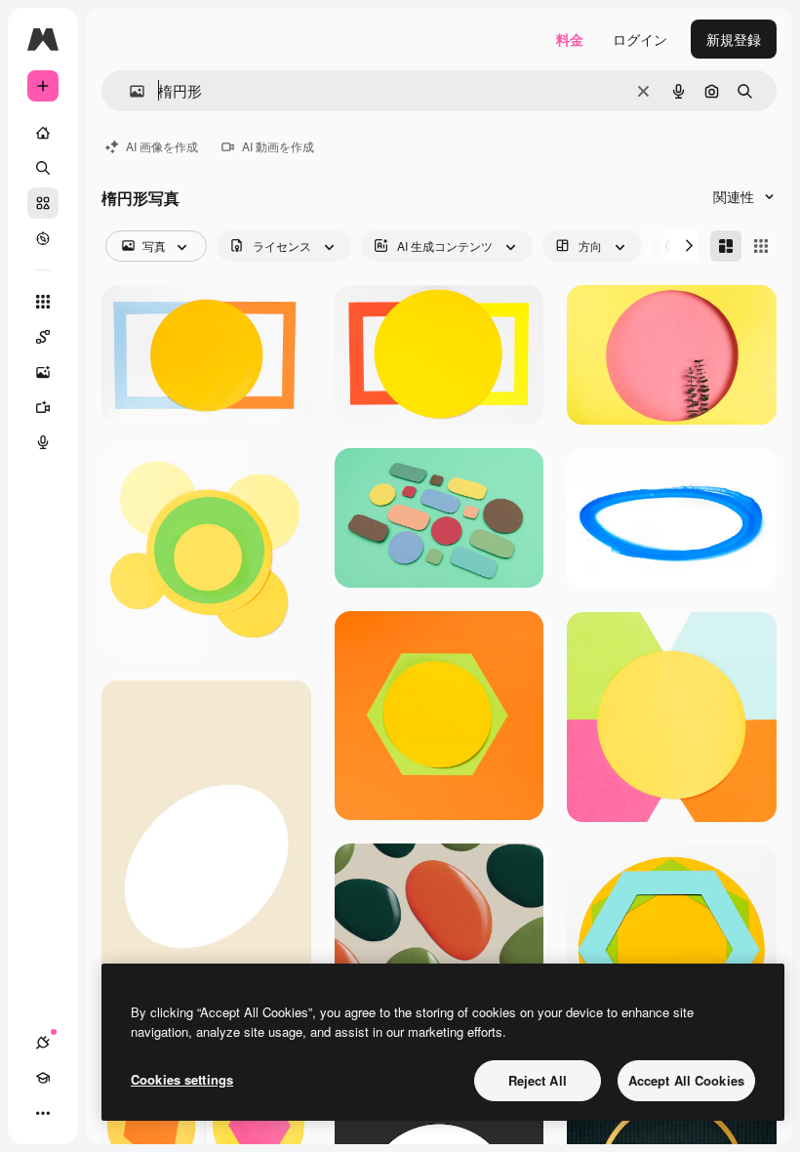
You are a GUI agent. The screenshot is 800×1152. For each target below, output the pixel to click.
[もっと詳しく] (43, 238)
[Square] (761, 246)
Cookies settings (182, 1079)
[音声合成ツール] (43, 442)
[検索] (43, 168)
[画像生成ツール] (43, 372)
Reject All (537, 1080)
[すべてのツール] (43, 301)
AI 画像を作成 (162, 146)
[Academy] (43, 1077)
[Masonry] (725, 246)
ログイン (640, 39)
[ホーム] (43, 132)
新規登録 (733, 39)
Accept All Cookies (686, 1080)
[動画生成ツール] (43, 407)
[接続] (43, 1042)
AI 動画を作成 (278, 146)
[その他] (43, 1113)
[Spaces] (43, 336)
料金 (569, 39)
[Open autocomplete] (129, 91)
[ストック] (43, 203)
